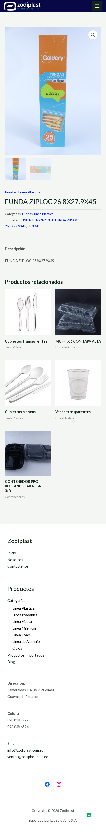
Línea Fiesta (22, 621)
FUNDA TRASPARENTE (37, 220)
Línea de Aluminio (26, 641)
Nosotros (15, 560)
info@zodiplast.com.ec (25, 750)
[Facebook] (47, 784)
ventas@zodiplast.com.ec (27, 757)
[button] (92, 34)
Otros (17, 648)
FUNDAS (34, 226)
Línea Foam (21, 635)
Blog (11, 662)
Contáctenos (18, 566)
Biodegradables (24, 615)
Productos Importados (25, 655)
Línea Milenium (24, 628)
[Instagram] (59, 784)
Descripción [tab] (15, 249)
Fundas (11, 192)
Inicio (11, 553)
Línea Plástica (29, 192)
